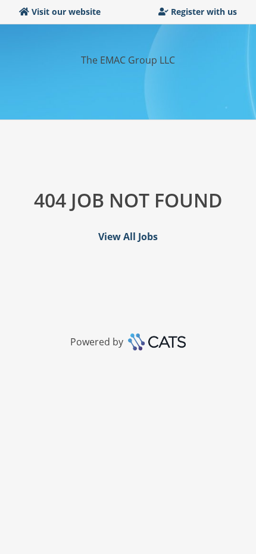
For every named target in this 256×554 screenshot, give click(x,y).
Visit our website (66, 11)
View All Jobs (128, 236)
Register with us (204, 11)
